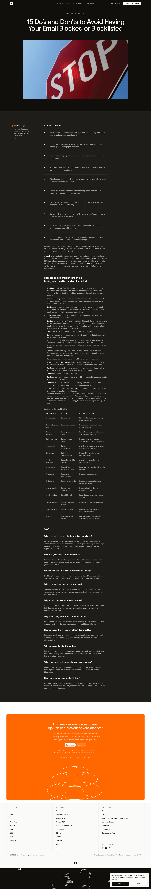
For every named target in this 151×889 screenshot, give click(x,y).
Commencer (70, 745)
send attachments (58, 321)
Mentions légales (108, 822)
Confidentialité (107, 829)
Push (11, 837)
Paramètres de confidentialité (104, 855)
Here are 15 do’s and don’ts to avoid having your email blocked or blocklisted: (21, 132)
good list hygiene (63, 362)
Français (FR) (137, 855)
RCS (11, 833)
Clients (58, 833)
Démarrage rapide (62, 814)
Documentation (61, 811)
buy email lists (56, 288)
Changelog (59, 840)
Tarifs (68, 3)
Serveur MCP (60, 822)
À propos (105, 811)
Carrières (59, 848)
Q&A (15, 138)
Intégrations (60, 829)
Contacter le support (123, 855)
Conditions (106, 825)
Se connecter (115, 3)
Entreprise (90, 3)
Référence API (61, 818)
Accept (120, 883)
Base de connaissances (64, 825)
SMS (11, 814)
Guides (58, 837)
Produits (60, 3)
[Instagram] (109, 848)
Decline (138, 883)
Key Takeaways (19, 126)
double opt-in (57, 299)
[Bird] (11, 3)
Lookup (12, 829)
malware (77, 388)
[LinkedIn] (106, 848)
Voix (11, 818)
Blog (57, 844)
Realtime (13, 840)
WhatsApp (13, 822)
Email (11, 811)
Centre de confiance (109, 833)
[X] (103, 848)
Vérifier (12, 825)
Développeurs (78, 3)
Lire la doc (81, 745)
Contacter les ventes (132, 3)
